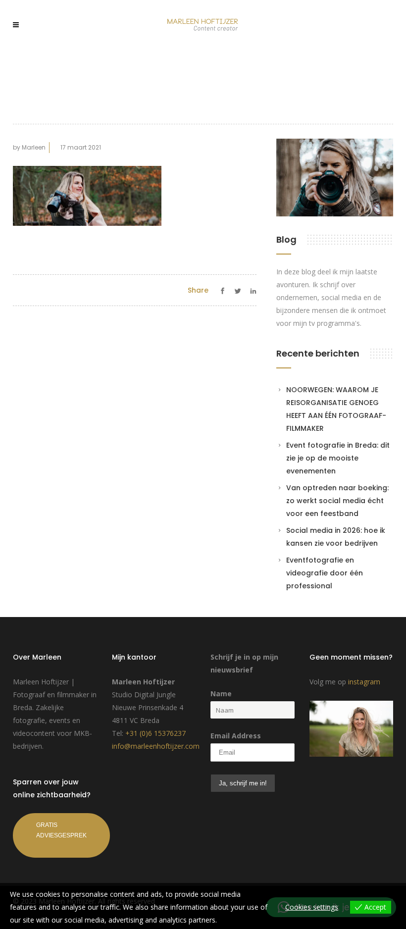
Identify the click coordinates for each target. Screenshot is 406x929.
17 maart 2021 (80, 147)
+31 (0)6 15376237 (155, 733)
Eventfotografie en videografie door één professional (324, 573)
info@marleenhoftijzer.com (156, 746)
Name (221, 693)
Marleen (34, 147)
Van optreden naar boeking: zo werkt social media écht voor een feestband (337, 500)
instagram (364, 681)
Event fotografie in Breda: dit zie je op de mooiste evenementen (338, 458)
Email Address (235, 735)
